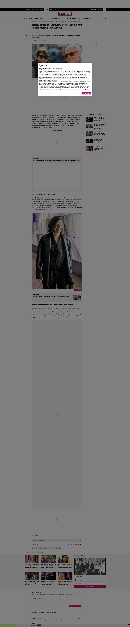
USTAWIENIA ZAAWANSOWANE (48, 93)
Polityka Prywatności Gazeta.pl (79, 89)
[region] (65, 79)
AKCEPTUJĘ (86, 93)
